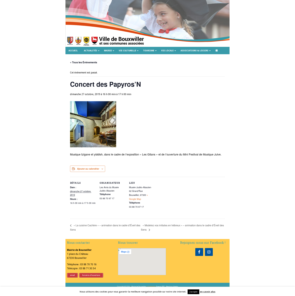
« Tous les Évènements (83, 62)
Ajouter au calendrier (88, 168)
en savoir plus (207, 291)
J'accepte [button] (193, 292)
